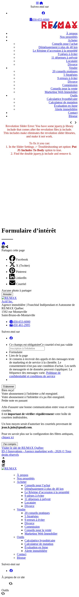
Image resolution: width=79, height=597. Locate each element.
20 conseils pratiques (64, 71)
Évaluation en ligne (65, 105)
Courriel (21, 284)
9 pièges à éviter (67, 54)
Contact (72, 112)
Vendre (73, 67)
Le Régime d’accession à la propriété (55, 50)
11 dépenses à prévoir (64, 57)
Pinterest (21, 271)
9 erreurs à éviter (67, 78)
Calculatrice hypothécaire (62, 98)
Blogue (73, 116)
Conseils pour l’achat (64, 43)
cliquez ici (8, 437)
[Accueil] (41, 3)
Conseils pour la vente (64, 88)
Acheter (72, 40)
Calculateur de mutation (63, 102)
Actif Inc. (7, 301)
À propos (71, 33)
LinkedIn (20, 277)
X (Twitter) (23, 265)
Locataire (71, 61)
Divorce (72, 64)
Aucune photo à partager (16, 290)
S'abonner (8, 386)
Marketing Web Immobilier (61, 92)
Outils (73, 95)
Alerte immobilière (66, 109)
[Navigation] (37, 3)
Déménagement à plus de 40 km (58, 47)
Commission (69, 85)
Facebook (22, 259)
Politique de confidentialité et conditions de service (35, 374)
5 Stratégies (70, 74)
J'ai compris (9, 444)
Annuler (7, 294)
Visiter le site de (23, 447)
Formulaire (15, 352)
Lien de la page (18, 355)
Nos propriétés (68, 36)
